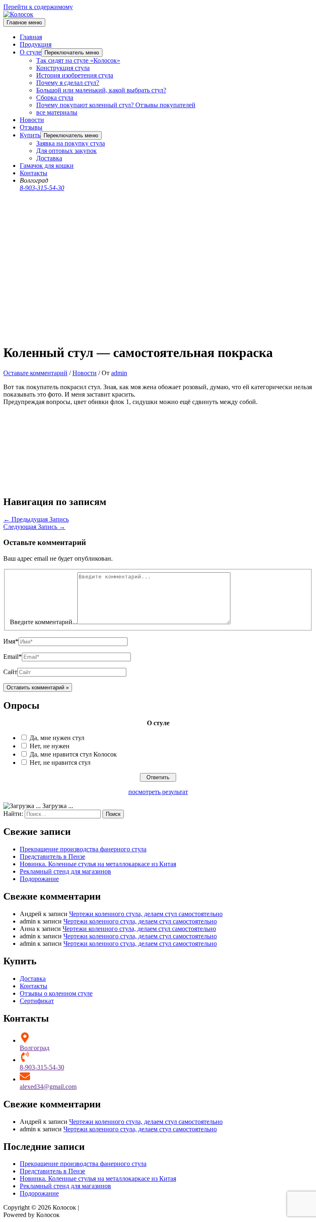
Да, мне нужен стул (57, 737)
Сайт (10, 671)
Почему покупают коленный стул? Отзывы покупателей (115, 104)
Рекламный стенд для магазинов (65, 871)
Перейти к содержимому (38, 6)
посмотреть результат (158, 791)
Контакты (33, 172)
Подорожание (39, 878)
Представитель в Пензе (52, 856)
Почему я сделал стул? (67, 82)
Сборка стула (54, 97)
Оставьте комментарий (35, 372)
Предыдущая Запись (36, 519)
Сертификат (37, 1000)
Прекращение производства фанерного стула (83, 849)
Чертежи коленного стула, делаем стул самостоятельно (146, 913)
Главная (31, 36)
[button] (71, 52)
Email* (12, 656)
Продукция (35, 44)
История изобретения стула (74, 75)
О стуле (30, 52)
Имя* (11, 641)
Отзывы (31, 127)
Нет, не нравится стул (60, 762)
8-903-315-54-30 (42, 187)
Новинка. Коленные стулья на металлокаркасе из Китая (98, 863)
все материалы (56, 112)
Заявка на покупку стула (70, 143)
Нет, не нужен (50, 746)
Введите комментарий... (43, 621)
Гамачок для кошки (47, 165)
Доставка (49, 158)
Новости (32, 119)
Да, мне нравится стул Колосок (73, 754)
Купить (30, 135)
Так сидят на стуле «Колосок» (78, 60)
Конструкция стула (63, 67)
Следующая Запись (34, 526)
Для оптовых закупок (66, 150)
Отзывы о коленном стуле (56, 993)
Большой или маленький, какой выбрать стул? (101, 90)
